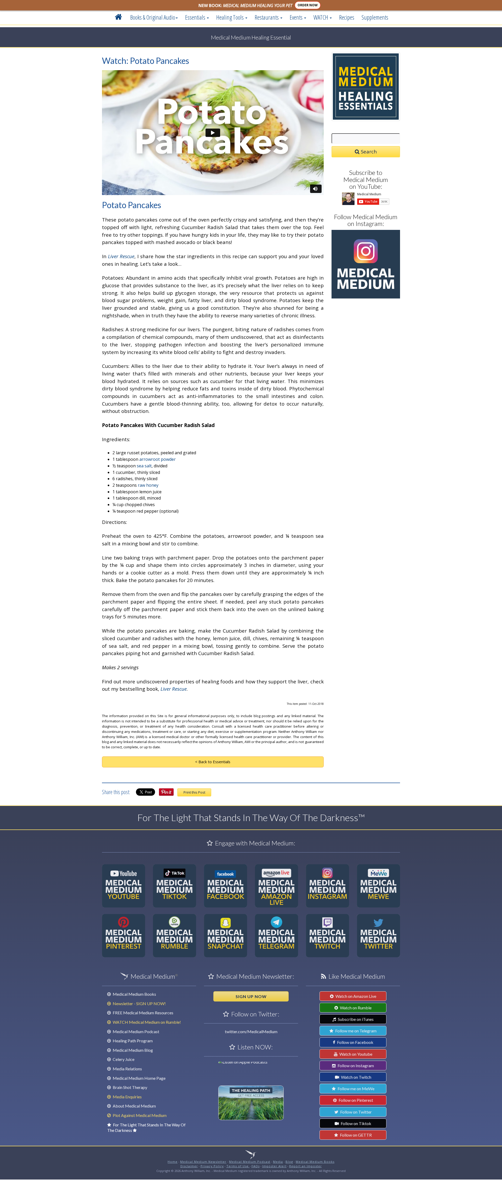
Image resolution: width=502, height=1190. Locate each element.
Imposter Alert (274, 1166)
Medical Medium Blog (132, 1050)
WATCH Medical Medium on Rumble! (146, 1022)
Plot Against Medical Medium (139, 1115)
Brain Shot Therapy (129, 1087)
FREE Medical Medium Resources (142, 1012)
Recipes (346, 17)
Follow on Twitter (355, 1111)
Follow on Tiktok (355, 1123)
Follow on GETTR (355, 1134)
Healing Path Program (132, 1040)
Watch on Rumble (355, 1007)
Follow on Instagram (355, 1065)
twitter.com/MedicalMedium (251, 1031)
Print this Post (194, 792)
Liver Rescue (121, 256)
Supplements (375, 17)
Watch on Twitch (355, 1077)
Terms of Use (238, 1166)
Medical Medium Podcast (135, 1031)
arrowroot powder (157, 459)
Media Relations (127, 1068)
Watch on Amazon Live (355, 996)
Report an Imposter (305, 1166)
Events (297, 17)
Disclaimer (189, 1166)
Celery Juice (123, 1059)
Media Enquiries (127, 1096)
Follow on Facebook (354, 1042)
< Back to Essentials (212, 761)
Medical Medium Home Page (139, 1078)
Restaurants (267, 17)
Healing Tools (230, 17)
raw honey (148, 485)
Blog (289, 1162)
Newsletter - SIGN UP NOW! (139, 1003)
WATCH (321, 17)
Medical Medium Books (134, 994)
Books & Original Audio (152, 17)
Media (278, 1162)
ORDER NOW (308, 5)
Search (368, 151)
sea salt (144, 466)
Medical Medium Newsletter (203, 1162)
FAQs (256, 1166)
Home (173, 1162)
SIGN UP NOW (251, 996)
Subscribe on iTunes (355, 1019)
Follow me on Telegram (355, 1030)
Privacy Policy (212, 1166)
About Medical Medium (134, 1105)
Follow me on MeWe (355, 1088)
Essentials (195, 17)
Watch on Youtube (355, 1053)
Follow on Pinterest (355, 1100)
